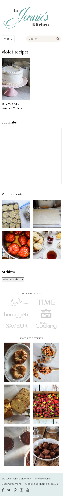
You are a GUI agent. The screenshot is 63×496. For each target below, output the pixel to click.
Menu (8, 38)
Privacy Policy (43, 478)
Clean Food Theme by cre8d (41, 483)
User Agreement (11, 483)
